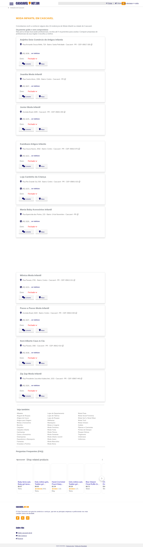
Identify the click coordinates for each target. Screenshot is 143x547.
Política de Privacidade (81, 546)
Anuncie (20, 538)
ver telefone (35, 53)
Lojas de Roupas (53, 418)
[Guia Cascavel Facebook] (18, 518)
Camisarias (21, 432)
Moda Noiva (51, 444)
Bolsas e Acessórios (24, 423)
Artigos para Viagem (24, 420)
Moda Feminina (53, 427)
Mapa (42, 64)
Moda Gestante (52, 434)
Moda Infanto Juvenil (54, 437)
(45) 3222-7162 (27, 156)
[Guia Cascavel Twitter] (23, 518)
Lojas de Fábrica (53, 416)
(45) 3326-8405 (27, 386)
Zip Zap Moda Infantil (31, 373)
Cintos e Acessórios (24, 434)
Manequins (51, 423)
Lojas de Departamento (55, 413)
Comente (26, 64)
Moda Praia (82, 413)
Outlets (80, 425)
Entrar (110, 3)
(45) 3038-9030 (27, 53)
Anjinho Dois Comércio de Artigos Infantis (42, 39)
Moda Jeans (51, 439)
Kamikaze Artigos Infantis (33, 144)
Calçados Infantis (23, 430)
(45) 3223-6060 (27, 287)
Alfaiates (20, 413)
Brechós (20, 425)
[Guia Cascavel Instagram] (28, 518)
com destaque (128, 3)
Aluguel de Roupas (23, 416)
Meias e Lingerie (53, 425)
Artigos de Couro (23, 418)
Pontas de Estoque (84, 430)
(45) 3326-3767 (27, 221)
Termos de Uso (70, 546)
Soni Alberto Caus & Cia (32, 341)
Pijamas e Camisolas (85, 427)
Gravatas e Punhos (23, 444)
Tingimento (82, 434)
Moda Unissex (83, 423)
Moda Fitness (52, 432)
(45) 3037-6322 (27, 86)
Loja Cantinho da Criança (33, 177)
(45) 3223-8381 (27, 189)
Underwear (82, 437)
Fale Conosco (22, 536)
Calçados (20, 427)
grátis (137, 3)
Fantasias (20, 441)
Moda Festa (51, 430)
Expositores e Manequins (26, 439)
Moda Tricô (82, 420)
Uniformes (81, 439)
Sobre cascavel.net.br (25, 533)
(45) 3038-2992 (27, 353)
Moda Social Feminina (86, 416)
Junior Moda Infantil (30, 107)
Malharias (50, 420)
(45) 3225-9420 (27, 119)
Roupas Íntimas (83, 432)
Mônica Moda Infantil (31, 275)
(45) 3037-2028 (27, 320)
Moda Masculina (53, 441)
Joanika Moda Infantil (31, 74)
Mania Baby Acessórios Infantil (36, 209)
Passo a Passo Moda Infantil (35, 308)
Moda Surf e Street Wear (87, 418)
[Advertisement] (61, 254)
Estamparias (21, 437)
